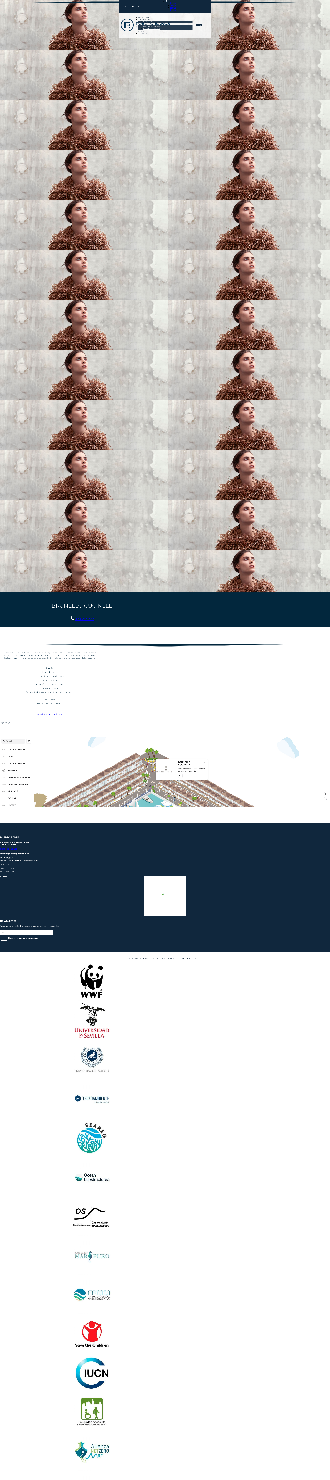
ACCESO (199, 25)
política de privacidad (28, 938)
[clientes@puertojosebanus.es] (133, 6)
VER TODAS (5, 723)
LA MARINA (142, 31)
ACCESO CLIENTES (8, 872)
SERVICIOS (142, 24)
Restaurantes (148, 22)
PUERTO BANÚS (144, 17)
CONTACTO (5, 864)
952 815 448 (84, 619)
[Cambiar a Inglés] (169, 1)
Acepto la (24, 938)
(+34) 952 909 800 (8, 849)
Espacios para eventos (152, 26)
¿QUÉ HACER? (144, 19)
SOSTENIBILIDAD (145, 33)
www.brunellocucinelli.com (49, 714)
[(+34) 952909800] (138, 6)
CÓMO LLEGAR (7, 868)
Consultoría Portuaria (151, 29)
